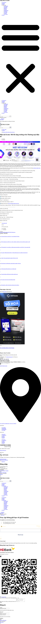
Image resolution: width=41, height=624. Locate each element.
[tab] (1, 233)
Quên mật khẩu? (2, 470)
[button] (20, 57)
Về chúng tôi (4, 2)
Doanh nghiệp (2, 232)
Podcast (3, 498)
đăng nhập (4, 291)
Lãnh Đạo (5, 11)
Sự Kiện (5, 13)
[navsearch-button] (0, 115)
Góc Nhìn (5, 12)
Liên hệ (3, 15)
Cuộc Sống (6, 14)
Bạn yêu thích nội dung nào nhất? (5, 597)
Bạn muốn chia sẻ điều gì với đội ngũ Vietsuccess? (8, 601)
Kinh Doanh (6, 104)
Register (7, 470)
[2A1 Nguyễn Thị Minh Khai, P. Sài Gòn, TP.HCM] (20, 421)
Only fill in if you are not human (5, 616)
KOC (9, 232)
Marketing (5, 7)
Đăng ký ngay (20, 534)
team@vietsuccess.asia (3, 365)
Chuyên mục (4, 485)
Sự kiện (3, 4)
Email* (1, 607)
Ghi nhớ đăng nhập (4, 468)
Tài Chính (5, 487)
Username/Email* (3, 466)
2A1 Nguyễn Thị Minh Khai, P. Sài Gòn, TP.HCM (8, 423)
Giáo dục (5, 9)
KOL (11, 232)
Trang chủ (3, 434)
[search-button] (10, 116)
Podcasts (3, 3)
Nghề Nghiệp (6, 10)
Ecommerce (6, 232)
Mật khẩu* (1, 467)
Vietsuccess (13, 232)
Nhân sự (5, 8)
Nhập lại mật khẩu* (3, 613)
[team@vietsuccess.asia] (0, 364)
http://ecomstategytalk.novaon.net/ (13, 203)
